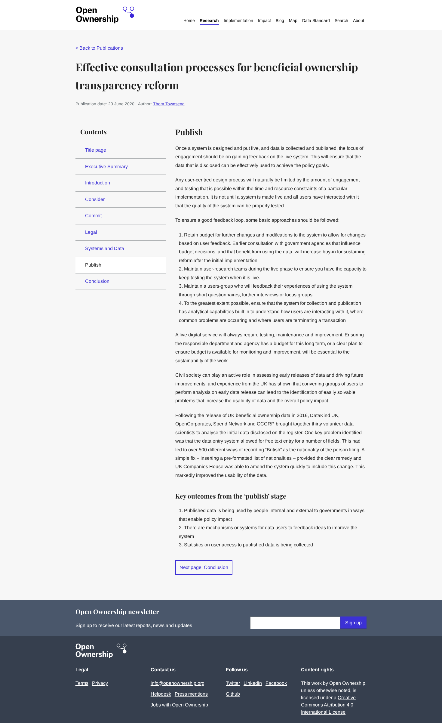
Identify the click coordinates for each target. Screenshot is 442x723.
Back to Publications (99, 48)
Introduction (97, 182)
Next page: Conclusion (204, 567)
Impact (264, 20)
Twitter (233, 683)
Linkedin (253, 683)
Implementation (238, 20)
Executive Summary (106, 166)
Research (209, 20)
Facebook (276, 683)
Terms (81, 683)
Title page (95, 150)
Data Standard (316, 20)
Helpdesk (161, 694)
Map (293, 20)
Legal (91, 232)
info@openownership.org (177, 683)
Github (233, 694)
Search (341, 20)
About (358, 20)
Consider (95, 199)
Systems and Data (104, 248)
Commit (93, 215)
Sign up (353, 622)
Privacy (100, 683)
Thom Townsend (169, 103)
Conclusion (97, 281)
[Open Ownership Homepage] (105, 15)
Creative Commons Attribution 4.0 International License (328, 705)
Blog (280, 20)
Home (189, 20)
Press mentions (191, 694)
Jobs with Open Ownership (179, 704)
